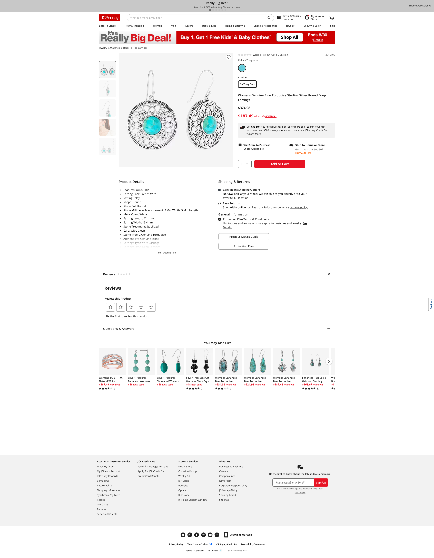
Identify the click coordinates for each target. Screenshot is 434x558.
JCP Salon (183, 480)
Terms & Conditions (195, 550)
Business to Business (231, 466)
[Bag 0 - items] (331, 17)
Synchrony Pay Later (108, 495)
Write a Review (261, 54)
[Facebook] (197, 535)
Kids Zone (184, 495)
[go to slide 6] (225, 10)
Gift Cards (102, 504)
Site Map (224, 499)
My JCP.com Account (108, 471)
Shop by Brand (227, 495)
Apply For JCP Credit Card (152, 471)
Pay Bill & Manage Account (153, 466)
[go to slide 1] (210, 10)
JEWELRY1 (271, 116)
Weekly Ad (184, 476)
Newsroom (225, 480)
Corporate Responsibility (233, 485)
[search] (270, 17)
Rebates (101, 509)
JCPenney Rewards (107, 476)
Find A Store (185, 466)
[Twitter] (183, 535)
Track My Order (106, 466)
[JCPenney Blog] (217, 535)
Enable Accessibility (420, 5)
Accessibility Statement (253, 544)
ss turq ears (247, 84)
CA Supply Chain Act (226, 544)
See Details (300, 492)
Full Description (167, 252)
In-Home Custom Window (192, 499)
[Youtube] (210, 535)
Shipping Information (109, 490)
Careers (223, 471)
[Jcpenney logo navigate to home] (109, 17)
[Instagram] (190, 535)
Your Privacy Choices (197, 544)
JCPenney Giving (228, 490)
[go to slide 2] (213, 10)
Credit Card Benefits (149, 476)
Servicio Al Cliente (107, 514)
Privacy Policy (176, 544)
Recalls (101, 499)
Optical (182, 490)
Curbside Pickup (187, 471)
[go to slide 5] (222, 10)
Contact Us (103, 480)
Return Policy (104, 485)
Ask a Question (279, 54)
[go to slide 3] (216, 10)
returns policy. (299, 207)
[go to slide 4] (219, 10)
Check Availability (253, 148)
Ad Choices (213, 550)
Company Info (227, 476)
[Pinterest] (203, 535)
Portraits (183, 485)
